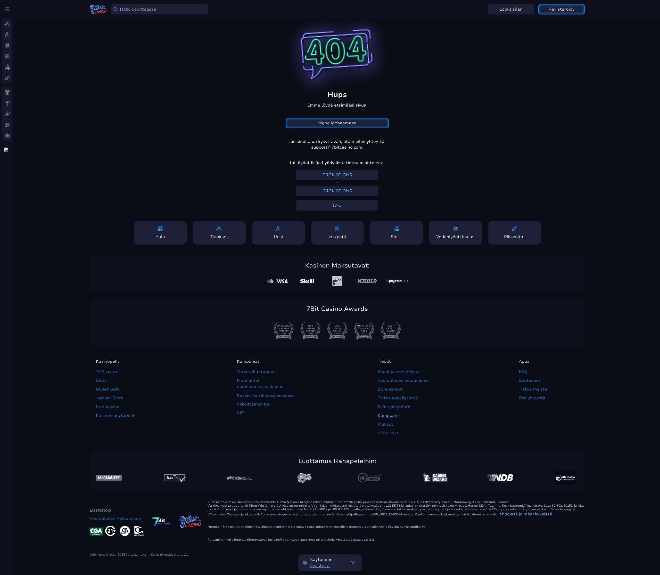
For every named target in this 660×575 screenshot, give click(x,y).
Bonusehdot (390, 389)
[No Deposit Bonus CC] (500, 477)
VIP (240, 413)
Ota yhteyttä (532, 398)
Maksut (385, 424)
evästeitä (320, 566)
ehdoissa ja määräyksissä (525, 514)
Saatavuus (530, 380)
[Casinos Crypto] (435, 478)
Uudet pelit (107, 389)
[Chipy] (304, 478)
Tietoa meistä (533, 389)
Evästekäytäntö (394, 407)
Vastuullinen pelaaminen (403, 380)
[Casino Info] (239, 478)
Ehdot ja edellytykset (399, 372)
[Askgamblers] (109, 478)
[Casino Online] (370, 477)
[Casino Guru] (174, 477)
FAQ (337, 205)
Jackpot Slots (109, 398)
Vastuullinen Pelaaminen (115, 518)
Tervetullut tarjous (256, 372)
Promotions (337, 175)
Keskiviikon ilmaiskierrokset (265, 395)
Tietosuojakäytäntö (398, 398)
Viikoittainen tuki (254, 404)
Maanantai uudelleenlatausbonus (260, 384)
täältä (367, 539)
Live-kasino (107, 407)
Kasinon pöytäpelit (115, 415)
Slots (101, 380)
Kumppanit (389, 415)
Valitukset (388, 433)
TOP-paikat (107, 372)
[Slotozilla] (566, 478)
